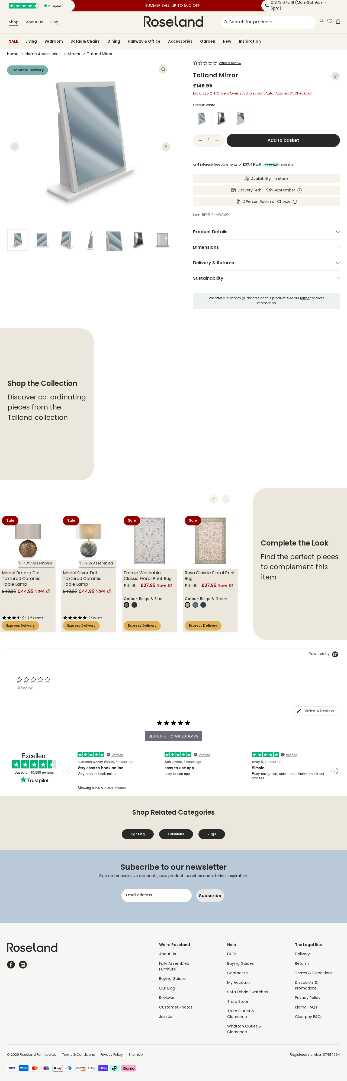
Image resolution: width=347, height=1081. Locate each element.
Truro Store (237, 1002)
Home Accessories (42, 54)
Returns (302, 964)
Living (31, 41)
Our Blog (167, 989)
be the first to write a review (173, 736)
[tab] (315, 711)
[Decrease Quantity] (200, 140)
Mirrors (74, 54)
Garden (207, 41)
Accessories (180, 41)
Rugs (211, 834)
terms (305, 298)
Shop (13, 22)
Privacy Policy (307, 998)
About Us (34, 22)
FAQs (232, 954)
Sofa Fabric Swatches (247, 992)
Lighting (138, 834)
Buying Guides (172, 979)
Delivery (302, 954)
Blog (54, 22)
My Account (238, 983)
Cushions (176, 834)
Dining (113, 41)
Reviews (166, 998)
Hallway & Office (144, 41)
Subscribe (210, 896)
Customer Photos (175, 1008)
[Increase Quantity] (217, 140)
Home (12, 54)
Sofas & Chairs (85, 41)
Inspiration (250, 41)
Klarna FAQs (306, 1008)
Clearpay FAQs (309, 1017)
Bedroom (53, 41)
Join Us (165, 1017)
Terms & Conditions (314, 973)
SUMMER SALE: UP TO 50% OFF (172, 6)
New (227, 41)
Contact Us (238, 973)
